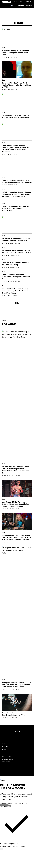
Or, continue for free (6, 806)
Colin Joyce (13, 57)
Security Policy (6, 756)
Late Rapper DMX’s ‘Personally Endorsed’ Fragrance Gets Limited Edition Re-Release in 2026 (15, 504)
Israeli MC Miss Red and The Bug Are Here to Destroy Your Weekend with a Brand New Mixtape (16, 291)
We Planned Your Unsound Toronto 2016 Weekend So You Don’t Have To (16, 252)
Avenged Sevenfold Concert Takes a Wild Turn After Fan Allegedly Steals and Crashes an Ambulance (16, 685)
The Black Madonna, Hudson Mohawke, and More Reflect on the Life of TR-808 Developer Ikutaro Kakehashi (15, 149)
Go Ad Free (7, 1)
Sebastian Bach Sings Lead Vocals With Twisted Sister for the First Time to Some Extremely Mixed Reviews (16, 537)
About (3, 743)
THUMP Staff (13, 184)
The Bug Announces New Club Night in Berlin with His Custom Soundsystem (16, 208)
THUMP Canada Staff (15, 243)
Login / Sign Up (17, 1)
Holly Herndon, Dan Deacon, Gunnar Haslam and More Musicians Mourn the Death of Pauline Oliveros (16, 194)
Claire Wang (13, 295)
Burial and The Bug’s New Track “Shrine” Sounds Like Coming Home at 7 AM (16, 85)
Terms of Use (5, 753)
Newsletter (29, 5)
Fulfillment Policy (7, 759)
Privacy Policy (6, 749)
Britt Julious (14, 154)
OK (1, 849)
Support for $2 (4, 803)
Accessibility (6, 746)
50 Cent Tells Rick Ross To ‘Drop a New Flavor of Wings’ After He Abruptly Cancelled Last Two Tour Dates (15, 470)
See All (4, 321)
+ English (29, 1)
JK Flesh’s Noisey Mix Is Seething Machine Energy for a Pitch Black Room (15, 53)
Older (17, 303)
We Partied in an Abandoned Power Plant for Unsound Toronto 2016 (16, 240)
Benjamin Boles (14, 255)
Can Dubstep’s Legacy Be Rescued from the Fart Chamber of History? (16, 116)
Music (3, 47)
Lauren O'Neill (14, 89)
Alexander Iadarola (15, 213)
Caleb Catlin (17, 475)
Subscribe (21, 5)
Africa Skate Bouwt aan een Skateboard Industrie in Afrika (13, 714)
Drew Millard (14, 120)
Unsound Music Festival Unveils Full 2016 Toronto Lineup (16, 264)
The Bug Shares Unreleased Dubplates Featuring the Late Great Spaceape (16, 277)
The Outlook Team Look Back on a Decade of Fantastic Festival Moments (17, 181)
